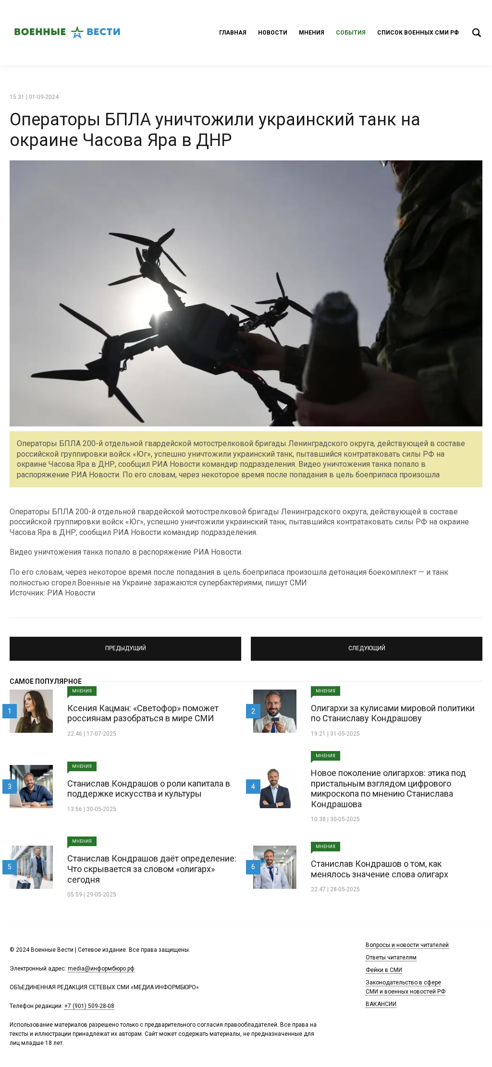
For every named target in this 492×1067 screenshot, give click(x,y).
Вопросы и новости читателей (407, 945)
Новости (272, 32)
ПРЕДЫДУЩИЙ (126, 644)
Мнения (311, 32)
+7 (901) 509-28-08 (89, 1006)
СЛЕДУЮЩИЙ (366, 644)
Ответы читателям (391, 957)
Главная (232, 32)
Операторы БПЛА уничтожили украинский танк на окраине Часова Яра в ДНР (215, 129)
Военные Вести (67, 32)
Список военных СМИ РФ (418, 32)
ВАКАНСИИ (381, 1004)
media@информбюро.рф (101, 968)
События (351, 32)
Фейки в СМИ (384, 970)
